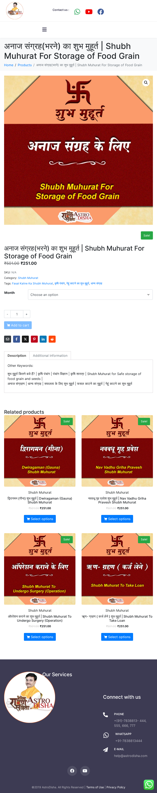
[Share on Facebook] (16, 339)
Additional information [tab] (50, 355)
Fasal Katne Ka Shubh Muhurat (32, 283)
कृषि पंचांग (60, 283)
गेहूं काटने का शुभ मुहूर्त (77, 283)
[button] (146, 82)
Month (9, 293)
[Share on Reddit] (52, 339)
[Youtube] (89, 11)
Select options (42, 519)
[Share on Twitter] (25, 339)
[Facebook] (100, 11)
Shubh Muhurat (28, 277)
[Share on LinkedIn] (43, 339)
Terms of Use (95, 787)
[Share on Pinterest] (34, 339)
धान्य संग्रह (96, 283)
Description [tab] (17, 355)
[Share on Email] (7, 339)
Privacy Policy (116, 787)
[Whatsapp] (77, 11)
